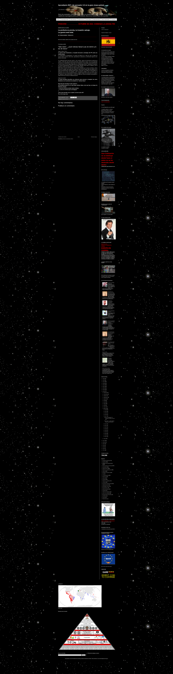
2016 (104, 442)
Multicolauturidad (105, 489)
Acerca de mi (81, 19)
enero (105, 438)
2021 (104, 386)
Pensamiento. (104, 487)
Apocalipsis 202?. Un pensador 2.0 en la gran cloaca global (81, 5)
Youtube (109, 32)
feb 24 (106, 412)
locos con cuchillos (105, 493)
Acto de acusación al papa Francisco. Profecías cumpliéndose (111, 322)
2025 (104, 380)
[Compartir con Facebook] (74, 97)
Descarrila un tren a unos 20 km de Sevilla (111, 343)
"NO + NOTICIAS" (106, 19)
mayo (105, 403)
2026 (104, 378)
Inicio (58, 19)
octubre (105, 395)
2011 (104, 450)
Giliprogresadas (96, 19)
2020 (104, 388)
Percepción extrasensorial (107, 483)
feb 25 (106, 411)
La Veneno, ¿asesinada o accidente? (110, 301)
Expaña (103, 461)
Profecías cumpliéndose (106, 469)
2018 (104, 391)
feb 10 (106, 427)
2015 (104, 443)
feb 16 (106, 423)
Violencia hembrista (106, 491)
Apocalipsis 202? (65, 19)
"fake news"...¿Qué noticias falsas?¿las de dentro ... (109, 421)
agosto (105, 398)
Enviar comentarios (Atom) (68, 138)
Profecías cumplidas (106, 480)
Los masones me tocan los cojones (111, 332)
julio (104, 400)
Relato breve (104, 498)
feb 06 (106, 430)
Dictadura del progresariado (107, 463)
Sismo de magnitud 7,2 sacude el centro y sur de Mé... (109, 418)
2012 (104, 448)
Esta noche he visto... (106, 368)
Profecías (104, 476)
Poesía (103, 497)
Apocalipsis (104, 467)
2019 (104, 389)
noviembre (106, 394)
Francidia (104, 479)
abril (104, 405)
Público (65, 51)
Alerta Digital (63, 77)
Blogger (106, 658)
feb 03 (106, 433)
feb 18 (106, 414)
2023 (104, 383)
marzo (105, 406)
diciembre (105, 392)
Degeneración (105, 468)
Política (103, 471)
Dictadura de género (106, 472)
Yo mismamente (105, 475)
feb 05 (106, 431)
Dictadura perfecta (105, 460)
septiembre (106, 397)
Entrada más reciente (62, 136)
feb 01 (106, 436)
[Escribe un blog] (72, 97)
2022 (104, 384)
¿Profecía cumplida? (110, 359)
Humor (103, 478)
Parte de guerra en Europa (107, 465)
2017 (104, 440)
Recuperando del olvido (106, 494)
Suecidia (104, 490)
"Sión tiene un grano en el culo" (111, 292)
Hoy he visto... (105, 352)
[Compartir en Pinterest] (76, 97)
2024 (104, 381)
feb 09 (106, 428)
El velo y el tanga (111, 282)
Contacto (113, 19)
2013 (104, 446)
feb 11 (106, 425)
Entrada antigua (94, 136)
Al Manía (104, 482)
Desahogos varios (105, 486)
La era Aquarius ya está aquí (107, 107)
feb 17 (106, 416)
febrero (105, 408)
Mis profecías (73, 19)
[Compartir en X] (73, 97)
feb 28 (106, 409)
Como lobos (88, 19)
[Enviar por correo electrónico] (71, 97)
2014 (104, 445)
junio (105, 402)
